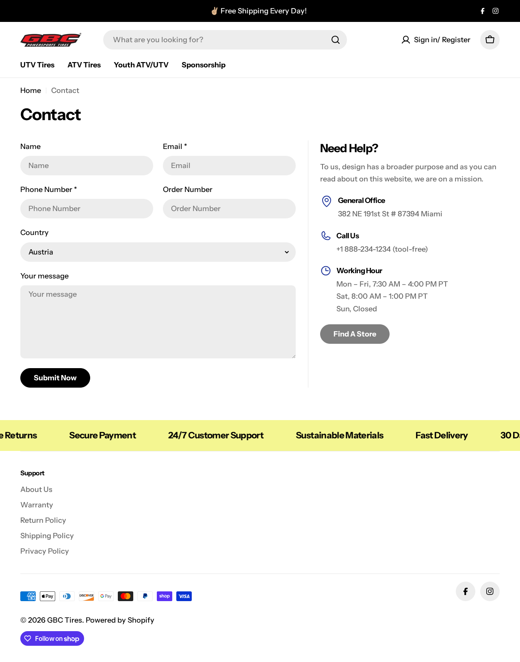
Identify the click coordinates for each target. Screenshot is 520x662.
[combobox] (225, 40)
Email (175, 146)
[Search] (335, 40)
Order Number (187, 189)
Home (30, 90)
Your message (44, 276)
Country (34, 232)
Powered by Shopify (120, 620)
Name (30, 146)
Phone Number (48, 189)
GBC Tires (64, 620)
